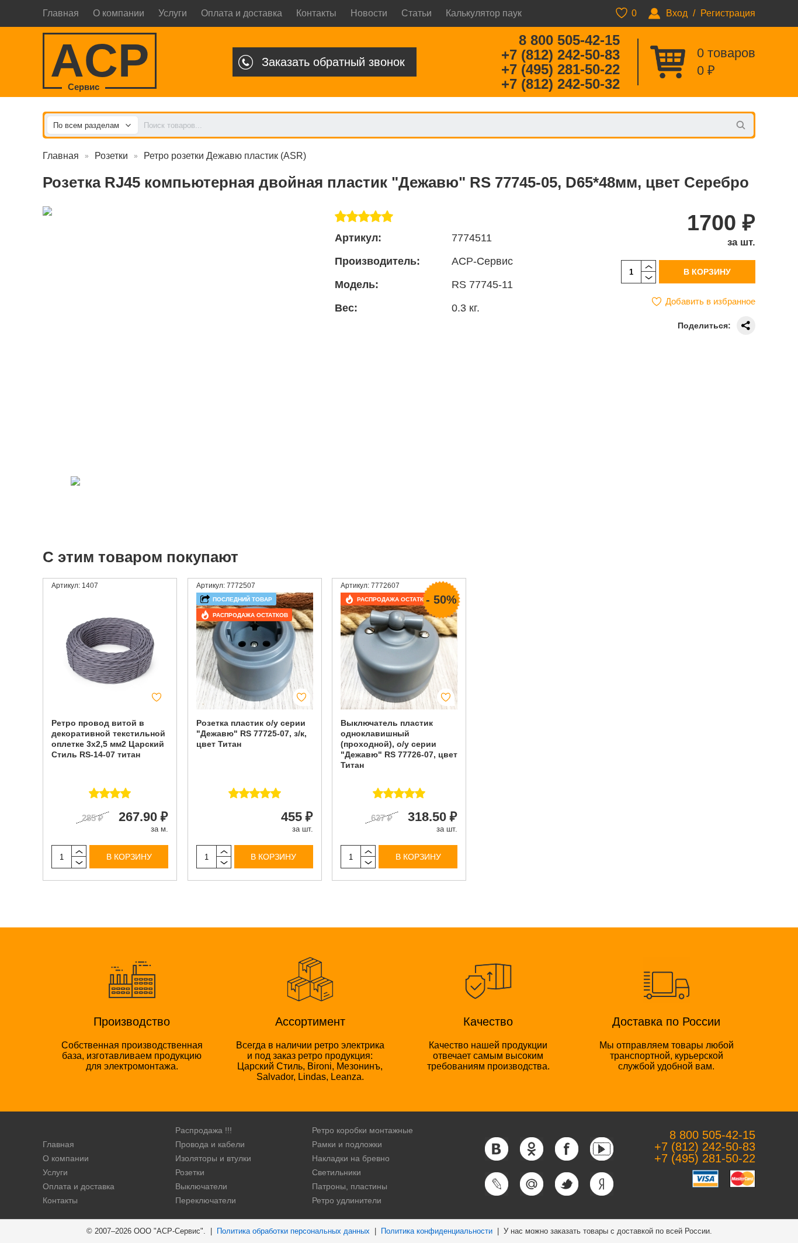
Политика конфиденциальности (436, 1231)
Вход (677, 13)
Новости (369, 13)
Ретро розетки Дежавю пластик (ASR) (225, 156)
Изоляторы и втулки (213, 1158)
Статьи (416, 13)
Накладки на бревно (351, 1158)
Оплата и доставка (241, 13)
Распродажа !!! (203, 1130)
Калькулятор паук (484, 13)
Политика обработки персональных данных (293, 1231)
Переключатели (205, 1200)
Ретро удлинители (346, 1200)
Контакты (316, 13)
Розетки (111, 156)
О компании (118, 13)
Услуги (172, 13)
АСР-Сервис (482, 261)
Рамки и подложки (347, 1144)
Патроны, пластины (349, 1186)
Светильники (336, 1172)
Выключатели (201, 1186)
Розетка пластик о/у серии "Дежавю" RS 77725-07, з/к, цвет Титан (251, 733)
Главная (61, 13)
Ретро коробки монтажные (362, 1130)
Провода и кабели (210, 1144)
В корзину (707, 271)
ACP (99, 61)
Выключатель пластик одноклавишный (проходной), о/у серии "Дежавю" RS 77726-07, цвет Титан (399, 744)
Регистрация (727, 13)
